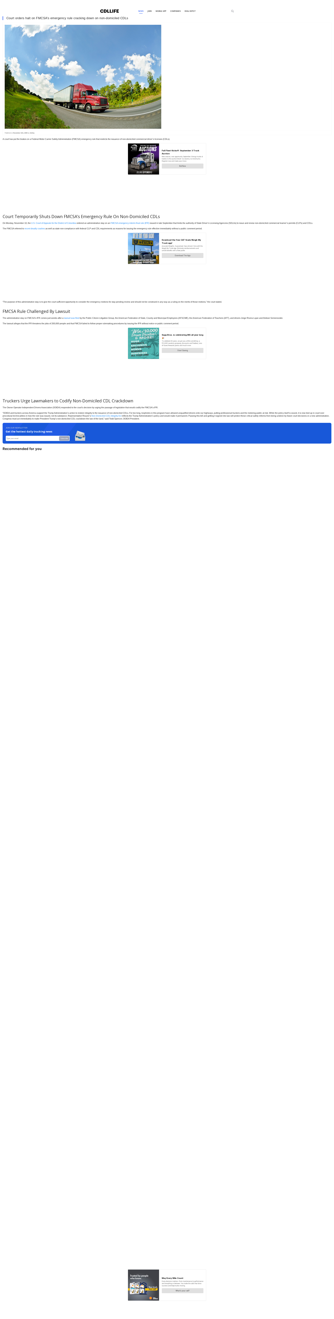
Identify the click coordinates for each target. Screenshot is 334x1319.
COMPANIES (175, 11)
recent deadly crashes (35, 228)
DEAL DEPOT (190, 11)
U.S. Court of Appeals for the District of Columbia (53, 223)
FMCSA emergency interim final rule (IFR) (130, 223)
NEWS (141, 11)
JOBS (149, 11)
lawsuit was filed (71, 318)
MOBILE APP (161, 11)
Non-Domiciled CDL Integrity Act (106, 416)
